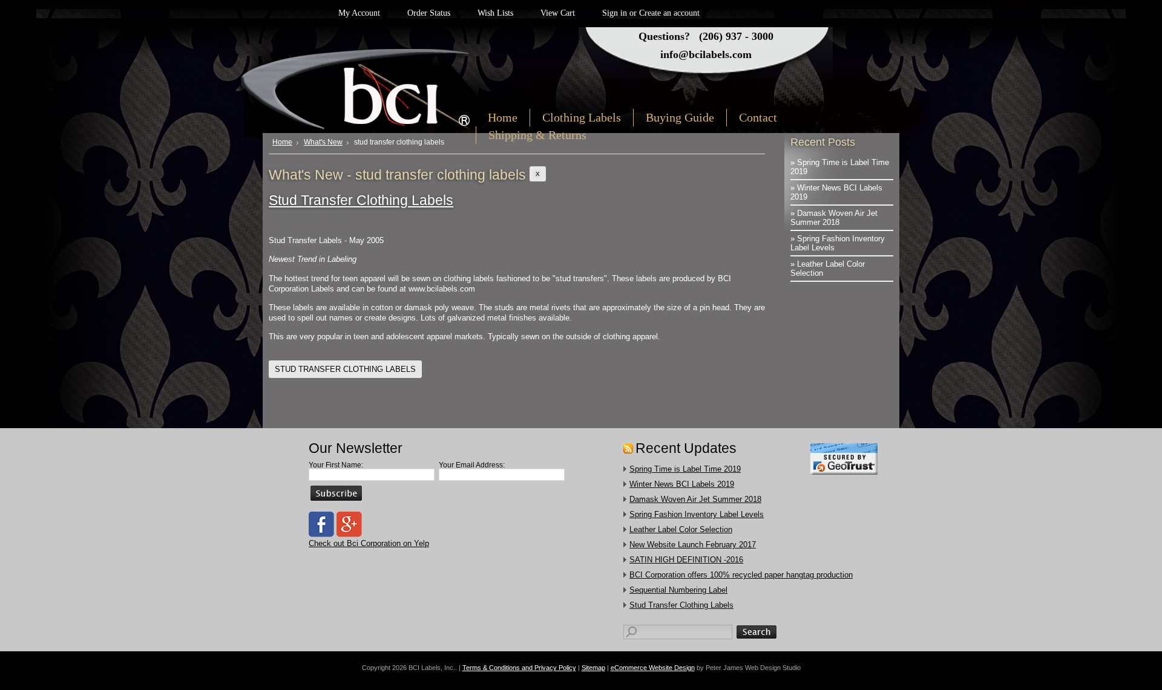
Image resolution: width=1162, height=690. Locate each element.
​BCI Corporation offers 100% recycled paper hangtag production (741, 574)
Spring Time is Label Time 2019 (685, 469)
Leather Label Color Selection (680, 529)
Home (282, 142)
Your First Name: (336, 465)
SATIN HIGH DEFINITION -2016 (686, 559)
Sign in (614, 13)
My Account (359, 13)
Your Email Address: (472, 465)
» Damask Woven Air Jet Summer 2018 (834, 218)
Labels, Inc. (374, 88)
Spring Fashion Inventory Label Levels (696, 514)
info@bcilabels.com (706, 54)
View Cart (557, 13)
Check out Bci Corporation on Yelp (369, 543)
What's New (323, 142)
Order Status (428, 13)
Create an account (669, 13)
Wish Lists (495, 13)
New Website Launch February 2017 (692, 544)
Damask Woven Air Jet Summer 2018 (695, 499)
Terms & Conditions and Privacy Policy (519, 667)
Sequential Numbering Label (678, 589)
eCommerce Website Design (653, 667)
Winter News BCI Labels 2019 (681, 484)
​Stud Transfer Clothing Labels (361, 200)
